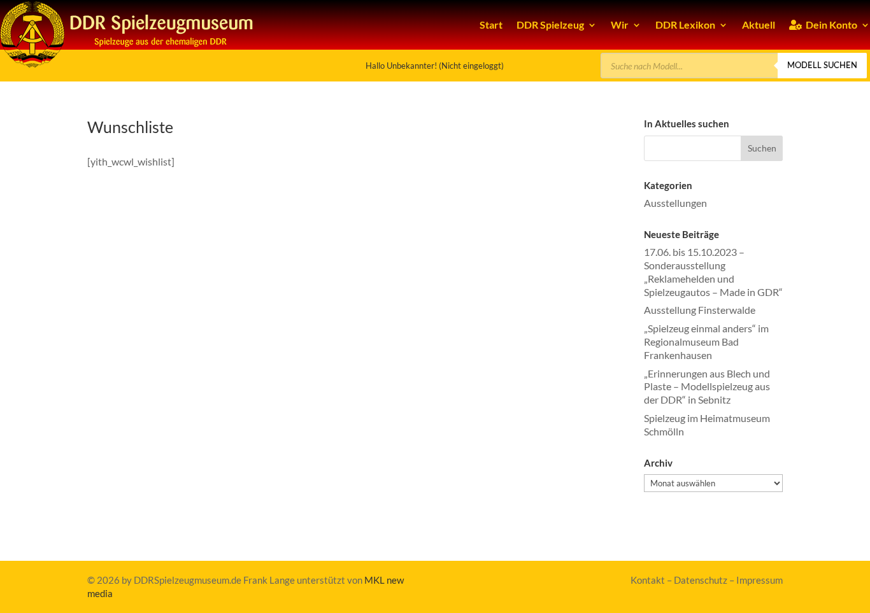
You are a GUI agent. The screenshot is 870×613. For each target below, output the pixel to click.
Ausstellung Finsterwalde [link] (699, 310)
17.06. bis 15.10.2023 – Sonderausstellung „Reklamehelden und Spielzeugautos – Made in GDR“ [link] (713, 271)
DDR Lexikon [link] (685, 24)
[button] (762, 148)
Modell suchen (822, 65)
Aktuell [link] (758, 24)
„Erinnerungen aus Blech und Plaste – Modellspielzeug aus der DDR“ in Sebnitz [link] (707, 386)
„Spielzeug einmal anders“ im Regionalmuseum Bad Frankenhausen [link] (706, 341)
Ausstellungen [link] (675, 203)
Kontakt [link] (648, 580)
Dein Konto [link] (829, 24)
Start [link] (491, 24)
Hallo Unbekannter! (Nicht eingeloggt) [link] (435, 65)
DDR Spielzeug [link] (550, 24)
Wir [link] (620, 24)
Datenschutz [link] (700, 580)
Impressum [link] (759, 580)
